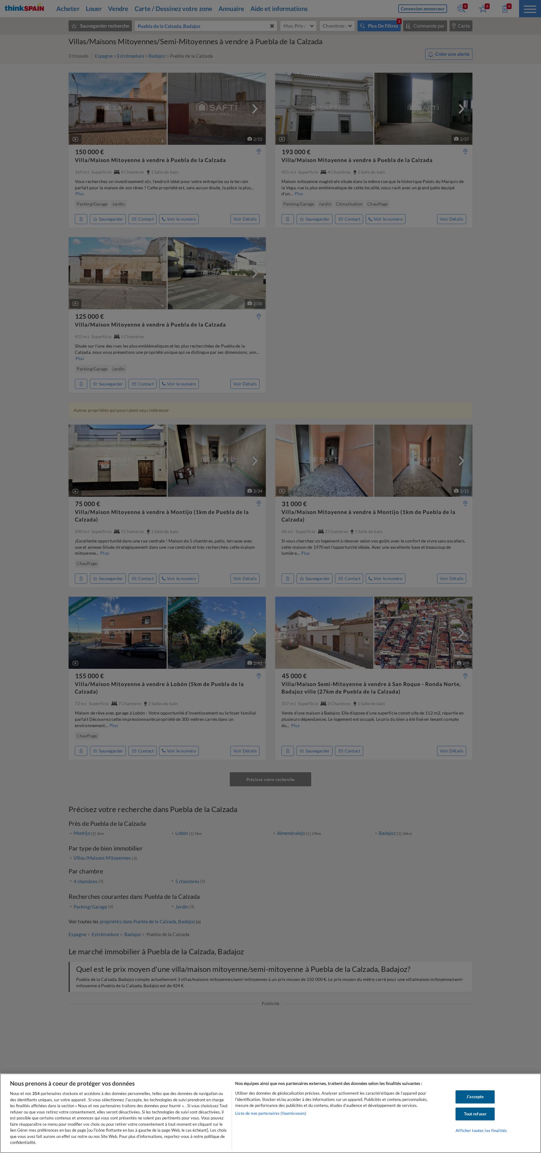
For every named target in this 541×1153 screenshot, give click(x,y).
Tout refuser (475, 1113)
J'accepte (475, 1096)
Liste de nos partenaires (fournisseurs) (270, 1113)
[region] (270, 1113)
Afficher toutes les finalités (481, 1130)
